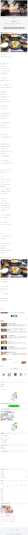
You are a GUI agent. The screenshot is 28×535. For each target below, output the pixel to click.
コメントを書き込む (14, 368)
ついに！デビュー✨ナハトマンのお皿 (5, 437)
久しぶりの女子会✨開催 (3, 440)
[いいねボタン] (1, 308)
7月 (3, 486)
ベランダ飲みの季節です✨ (4, 442)
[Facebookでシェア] (13, 316)
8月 (7, 486)
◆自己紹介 (2, 386)
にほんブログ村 (3, 448)
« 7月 (1, 524)
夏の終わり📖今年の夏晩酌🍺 (4, 435)
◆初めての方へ (3, 384)
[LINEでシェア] (15, 316)
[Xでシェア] (11, 316)
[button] (16, 316)
